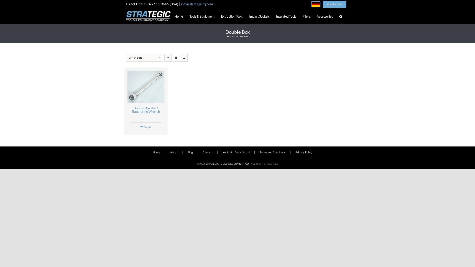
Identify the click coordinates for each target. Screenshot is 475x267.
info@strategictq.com (197, 4)
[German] (315, 4)
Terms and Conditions (272, 152)
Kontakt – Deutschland (236, 152)
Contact (207, 152)
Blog (190, 152)
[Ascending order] (168, 58)
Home (156, 152)
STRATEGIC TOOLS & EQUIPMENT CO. (227, 163)
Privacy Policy (303, 152)
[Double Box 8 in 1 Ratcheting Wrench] (145, 87)
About (173, 152)
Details (147, 127)
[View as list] (183, 57)
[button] (340, 16)
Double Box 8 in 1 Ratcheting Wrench (146, 109)
